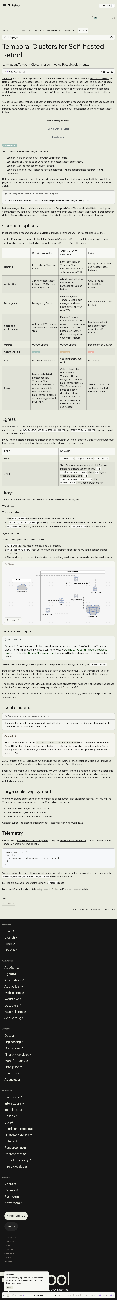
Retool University (16, 1160)
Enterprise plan (43, 287)
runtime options (30, 843)
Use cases (11, 1097)
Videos (9, 1141)
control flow (63, 92)
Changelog (9, 1253)
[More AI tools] (112, 1295)
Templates (11, 1109)
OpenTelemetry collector (64, 873)
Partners (10, 1196)
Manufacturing (14, 1060)
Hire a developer (15, 1166)
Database (11, 1005)
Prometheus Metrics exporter (32, 840)
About (8, 1184)
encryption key (69, 215)
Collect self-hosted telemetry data (70, 889)
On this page (11, 37)
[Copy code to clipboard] (111, 852)
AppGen (10, 967)
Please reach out (46, 653)
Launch (9, 937)
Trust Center (10, 1249)
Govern (9, 950)
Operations (12, 1048)
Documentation (15, 1154)
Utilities (9, 1116)
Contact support (11, 822)
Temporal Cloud (55, 101)
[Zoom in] (18, 620)
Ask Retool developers (103, 909)
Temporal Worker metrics (73, 840)
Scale (8, 943)
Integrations (13, 1103)
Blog (7, 1122)
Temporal (7, 78)
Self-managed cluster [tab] (58, 129)
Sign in (11, 1226)
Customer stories (16, 1135)
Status (7, 1257)
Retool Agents (9, 81)
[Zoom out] (7, 620)
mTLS (53, 693)
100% (13, 620)
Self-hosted (8, 904)
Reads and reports (17, 1128)
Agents (9, 974)
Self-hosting (13, 1018)
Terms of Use (10, 1237)
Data (7, 1035)
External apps (14, 1011)
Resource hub (14, 1147)
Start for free (16, 1215)
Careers (10, 1190)
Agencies (10, 1079)
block (15, 92)
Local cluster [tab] (58, 137)
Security (8, 1245)
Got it (9, 1287)
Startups (10, 1073)
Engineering (12, 1042)
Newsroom (12, 1203)
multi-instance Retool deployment (46, 169)
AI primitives (13, 980)
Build (7, 931)
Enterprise (11, 1067)
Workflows (12, 999)
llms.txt (8, 1261)
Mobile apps (13, 992)
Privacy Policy (10, 1241)
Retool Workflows (99, 78)
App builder (12, 986)
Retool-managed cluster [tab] (58, 120)
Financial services (16, 1054)
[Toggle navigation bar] (11, 5)
